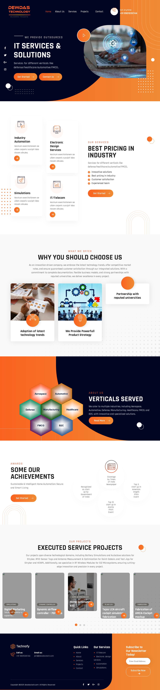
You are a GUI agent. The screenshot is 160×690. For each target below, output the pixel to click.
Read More (99, 420)
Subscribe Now (138, 670)
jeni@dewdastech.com (44, 655)
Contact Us (48, 76)
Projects (84, 11)
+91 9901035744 (128, 13)
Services (72, 11)
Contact (99, 11)
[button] (76, 625)
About (78, 656)
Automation (101, 663)
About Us (59, 11)
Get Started (24, 76)
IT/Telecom (101, 652)
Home (48, 11)
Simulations (101, 667)
